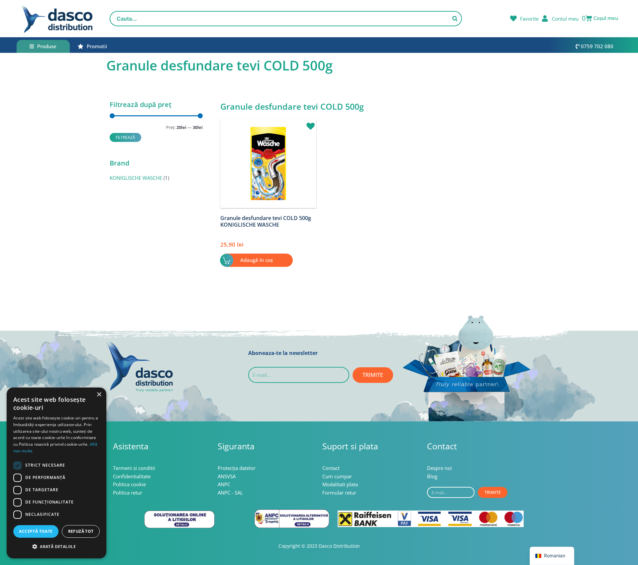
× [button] (98, 394)
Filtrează (125, 137)
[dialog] (56, 473)
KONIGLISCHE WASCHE (136, 177)
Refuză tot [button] (81, 531)
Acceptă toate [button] (36, 531)
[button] (308, 123)
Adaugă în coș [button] (256, 260)
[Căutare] (455, 18)
